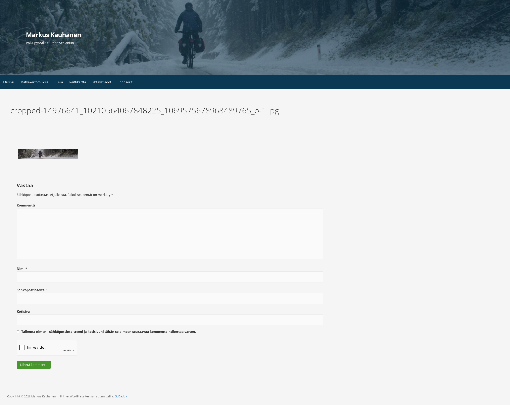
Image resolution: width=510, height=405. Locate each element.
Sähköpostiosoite (32, 290)
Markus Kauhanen (53, 34)
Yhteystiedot (101, 82)
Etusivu (8, 82)
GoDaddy (121, 396)
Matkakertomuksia (34, 82)
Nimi (22, 268)
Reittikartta (77, 82)
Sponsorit (125, 82)
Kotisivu (23, 311)
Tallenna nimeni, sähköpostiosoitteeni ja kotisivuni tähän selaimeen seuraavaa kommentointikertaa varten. (108, 331)
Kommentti (26, 205)
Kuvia (59, 82)
